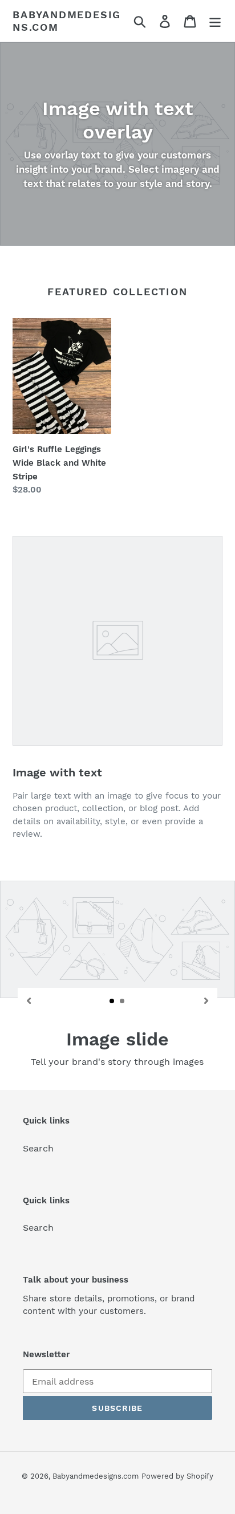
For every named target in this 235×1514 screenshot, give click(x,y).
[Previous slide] (29, 1000)
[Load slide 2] (122, 1001)
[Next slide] (206, 1000)
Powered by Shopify (177, 1476)
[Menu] (215, 21)
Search (38, 1148)
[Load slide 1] (112, 1001)
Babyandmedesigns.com (67, 21)
